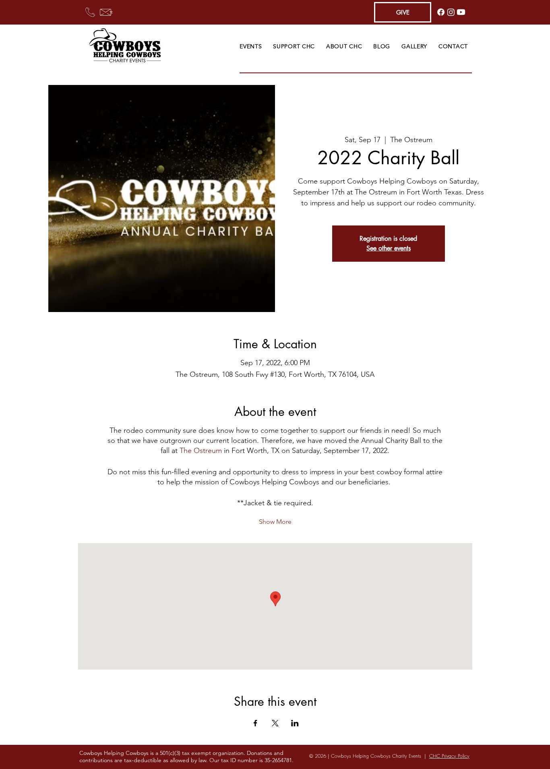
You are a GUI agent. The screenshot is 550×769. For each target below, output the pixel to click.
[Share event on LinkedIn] (295, 723)
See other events (388, 248)
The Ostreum (201, 450)
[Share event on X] (275, 723)
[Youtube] (461, 12)
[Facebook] (441, 12)
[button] (251, 46)
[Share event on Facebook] (255, 723)
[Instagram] (451, 12)
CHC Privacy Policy (449, 755)
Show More (275, 521)
